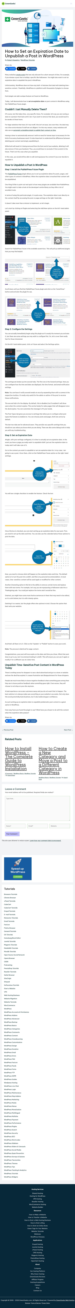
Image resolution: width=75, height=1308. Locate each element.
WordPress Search (10, 1130)
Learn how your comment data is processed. (45, 840)
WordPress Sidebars (11, 1143)
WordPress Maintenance (12, 1093)
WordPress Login (10, 1089)
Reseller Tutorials (10, 972)
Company (37, 1268)
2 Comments (8, 773)
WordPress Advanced (11, 1019)
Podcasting (8, 965)
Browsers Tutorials (10, 894)
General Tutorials (10, 931)
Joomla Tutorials (10, 941)
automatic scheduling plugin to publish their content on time (34, 130)
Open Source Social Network (14, 955)
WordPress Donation (11, 1049)
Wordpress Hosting (10, 1083)
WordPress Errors (10, 1056)
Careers (37, 1285)
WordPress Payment (11, 1120)
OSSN (6, 962)
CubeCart (7, 904)
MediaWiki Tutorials (11, 948)
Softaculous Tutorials (11, 985)
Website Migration (10, 999)
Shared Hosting (37, 1193)
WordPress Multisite (11, 1116)
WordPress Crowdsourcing (13, 1039)
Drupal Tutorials (9, 911)
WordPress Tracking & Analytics (15, 1170)
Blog (37, 1288)
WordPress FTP (9, 1073)
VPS (5, 992)
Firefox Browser (9, 928)
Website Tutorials (10, 1002)
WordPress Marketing (11, 1099)
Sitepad (7, 982)
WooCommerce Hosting (37, 1204)
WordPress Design (10, 1046)
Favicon (7, 925)
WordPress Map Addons (12, 1096)
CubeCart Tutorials (10, 908)
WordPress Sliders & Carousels (14, 1146)
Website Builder (37, 1207)
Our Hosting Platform (37, 1271)
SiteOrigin (7, 978)
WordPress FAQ (9, 1059)
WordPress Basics (19, 773)
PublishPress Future (15, 174)
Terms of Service (36, 1303)
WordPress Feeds (10, 1066)
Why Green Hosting (37, 1274)
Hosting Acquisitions (37, 1282)
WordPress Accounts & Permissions (16, 1012)
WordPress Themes (10, 1163)
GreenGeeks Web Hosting (65, 1300)
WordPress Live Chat (11, 1086)
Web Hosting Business (12, 995)
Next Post (68, 730)
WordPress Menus (10, 1106)
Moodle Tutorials (10, 951)
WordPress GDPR (10, 1076)
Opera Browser (9, 958)
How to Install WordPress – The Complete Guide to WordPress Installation (19, 758)
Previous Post (7, 730)
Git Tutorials (8, 935)
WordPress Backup (10, 1022)
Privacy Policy (46, 1303)
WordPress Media (10, 1103)
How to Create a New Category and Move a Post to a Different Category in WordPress (53, 760)
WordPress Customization (13, 1042)
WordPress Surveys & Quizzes (14, 1157)
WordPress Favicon (10, 1062)
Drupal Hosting (37, 1244)
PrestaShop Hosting (37, 1258)
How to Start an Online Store (37, 1226)
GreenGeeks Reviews (37, 1277)
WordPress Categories (12, 1029)
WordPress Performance (12, 1123)
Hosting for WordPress (37, 1196)
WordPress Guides (10, 1079)
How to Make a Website (37, 1215)
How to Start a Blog (38, 1223)
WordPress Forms (10, 1069)
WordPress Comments (12, 1032)
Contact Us (37, 1291)
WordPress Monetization (12, 1109)
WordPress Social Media (12, 1150)
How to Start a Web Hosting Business (37, 1220)
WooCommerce (9, 1005)
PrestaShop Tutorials (11, 968)
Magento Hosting (37, 1255)
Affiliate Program (37, 1279)
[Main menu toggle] (71, 4)
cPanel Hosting (37, 1250)
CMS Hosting (37, 1253)
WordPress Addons (10, 1015)
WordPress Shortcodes (12, 1140)
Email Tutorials (9, 921)
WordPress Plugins (10, 1126)
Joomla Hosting (37, 1247)
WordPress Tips (9, 1167)
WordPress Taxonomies (12, 1160)
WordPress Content (11, 1036)
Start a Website (9, 988)
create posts (20, 75)
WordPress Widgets (11, 1177)
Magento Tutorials (10, 945)
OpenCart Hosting (37, 1261)
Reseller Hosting (37, 1202)
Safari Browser (9, 975)
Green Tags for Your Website (37, 1228)
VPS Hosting (37, 1199)
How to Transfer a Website (37, 1217)
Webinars (37, 1234)
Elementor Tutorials (11, 918)
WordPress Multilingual (12, 1113)
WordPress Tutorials (28, 60)
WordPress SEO (9, 1136)
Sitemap (27, 1303)
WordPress (8, 1009)
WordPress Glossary (38, 1237)
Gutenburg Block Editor (12, 938)
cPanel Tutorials (9, 901)
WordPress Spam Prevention (14, 1153)
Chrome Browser (10, 898)
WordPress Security (11, 1133)
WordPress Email (10, 1052)
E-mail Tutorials (9, 914)
